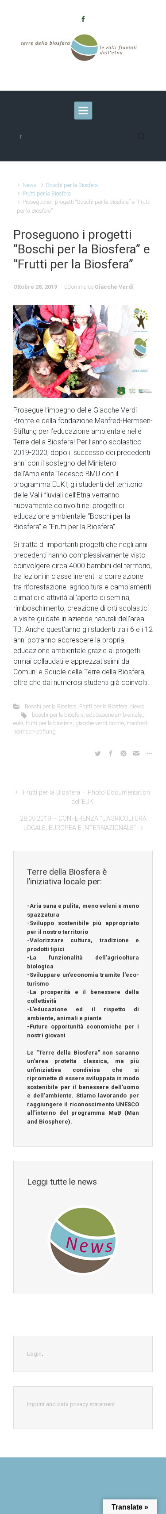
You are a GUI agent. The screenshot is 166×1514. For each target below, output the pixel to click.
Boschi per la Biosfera (72, 185)
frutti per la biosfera (49, 723)
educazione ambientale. (114, 714)
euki (18, 723)
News (30, 185)
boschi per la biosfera (58, 714)
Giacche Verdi (114, 286)
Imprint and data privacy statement (71, 1404)
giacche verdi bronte (99, 723)
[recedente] (83, 110)
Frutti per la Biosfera (47, 193)
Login (34, 1353)
